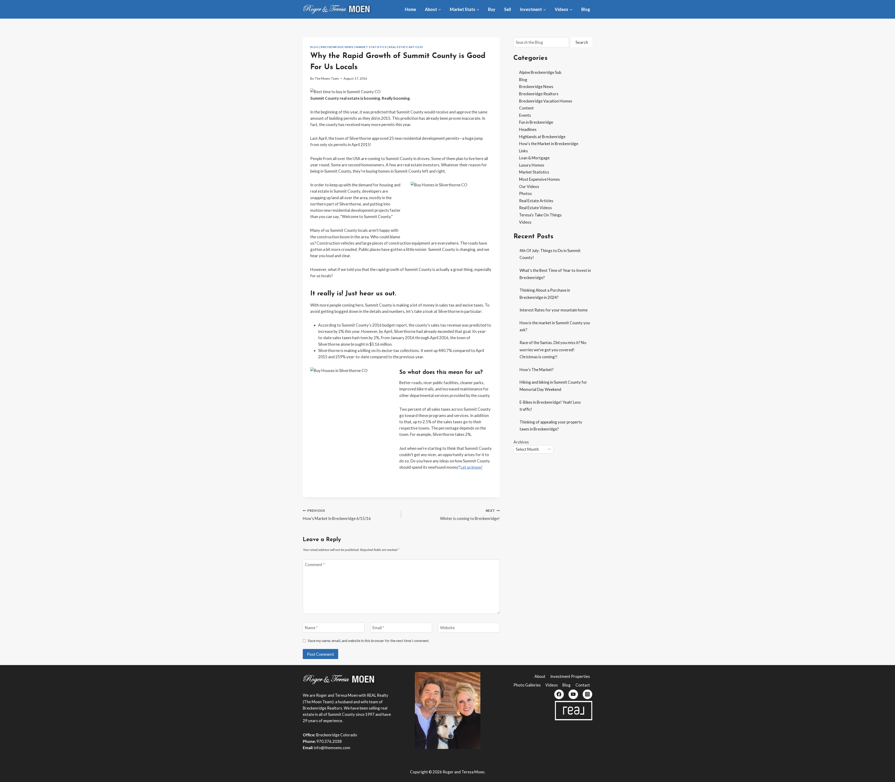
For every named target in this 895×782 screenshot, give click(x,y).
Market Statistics (370, 47)
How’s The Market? (537, 369)
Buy (491, 9)
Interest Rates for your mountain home (554, 309)
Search (581, 42)
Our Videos (529, 186)
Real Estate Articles (406, 47)
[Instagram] (587, 694)
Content (526, 108)
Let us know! (471, 467)
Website (447, 627)
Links (523, 150)
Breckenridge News (337, 47)
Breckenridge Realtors (538, 93)
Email (378, 627)
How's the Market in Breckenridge (548, 143)
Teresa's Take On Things (540, 214)
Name (311, 627)
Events (525, 115)
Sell (507, 9)
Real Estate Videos (535, 207)
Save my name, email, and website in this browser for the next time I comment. (368, 641)
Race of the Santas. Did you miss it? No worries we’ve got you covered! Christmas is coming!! (553, 349)
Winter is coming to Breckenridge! (469, 515)
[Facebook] (559, 694)
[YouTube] (573, 694)
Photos (525, 193)
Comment (315, 564)
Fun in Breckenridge (536, 122)
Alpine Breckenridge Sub (540, 72)
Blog (585, 9)
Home (410, 9)
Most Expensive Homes (539, 179)
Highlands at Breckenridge (542, 136)
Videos (525, 222)
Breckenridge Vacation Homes (545, 101)
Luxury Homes (531, 165)
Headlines (528, 129)
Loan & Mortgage (534, 157)
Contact (582, 685)
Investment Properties (570, 676)
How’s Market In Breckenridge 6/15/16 (337, 515)
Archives (521, 442)
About (539, 676)
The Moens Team (327, 78)
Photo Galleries (527, 685)
